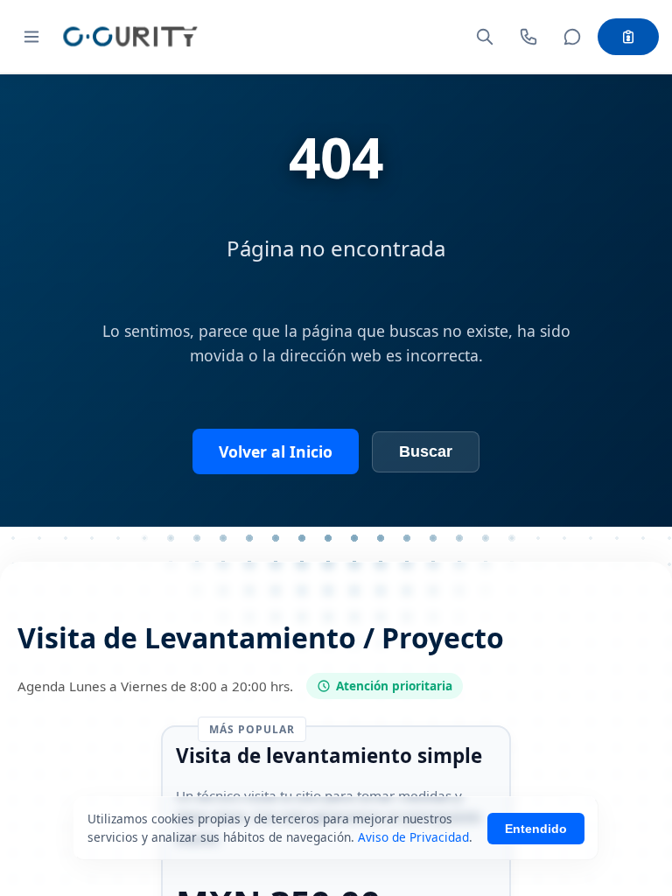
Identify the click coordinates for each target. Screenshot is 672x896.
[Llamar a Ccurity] (528, 36)
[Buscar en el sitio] (484, 36)
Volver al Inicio (275, 451)
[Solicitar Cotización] (628, 36)
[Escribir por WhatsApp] (572, 36)
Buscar (425, 451)
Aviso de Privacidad (413, 837)
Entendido (536, 829)
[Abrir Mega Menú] (31, 36)
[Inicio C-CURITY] (129, 36)
